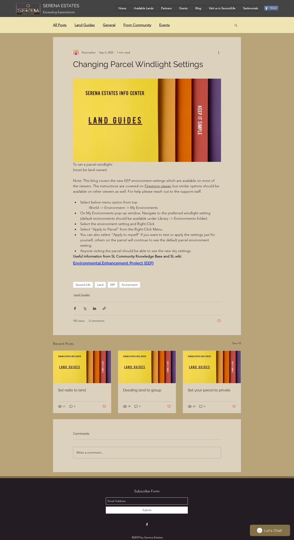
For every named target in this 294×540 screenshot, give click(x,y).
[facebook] (147, 524)
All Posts (60, 25)
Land (100, 285)
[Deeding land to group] (147, 367)
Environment (130, 285)
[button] (236, 25)
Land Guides (85, 25)
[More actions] (218, 52)
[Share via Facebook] (75, 308)
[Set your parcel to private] (212, 367)
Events (164, 25)
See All (236, 343)
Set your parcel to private (209, 390)
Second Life (83, 285)
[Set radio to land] (82, 367)
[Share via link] (104, 308)
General (109, 25)
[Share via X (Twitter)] (85, 308)
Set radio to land (72, 390)
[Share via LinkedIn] (94, 308)
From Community (137, 25)
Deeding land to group (142, 390)
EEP (112, 285)
